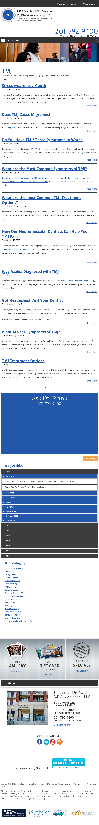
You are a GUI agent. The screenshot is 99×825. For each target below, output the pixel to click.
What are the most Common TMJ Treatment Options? (41, 200)
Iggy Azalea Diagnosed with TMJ (30, 271)
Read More (91, 105)
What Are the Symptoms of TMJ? (31, 331)
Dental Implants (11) (13, 571)
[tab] (49, 476)
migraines (12, 127)
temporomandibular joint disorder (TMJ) (19, 249)
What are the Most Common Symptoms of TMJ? (44, 168)
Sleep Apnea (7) (11, 602)
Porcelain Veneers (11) (14, 596)
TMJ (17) (8, 605)
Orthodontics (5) (12, 590)
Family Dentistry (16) (13, 574)
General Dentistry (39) (14, 577)
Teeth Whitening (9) (13, 608)
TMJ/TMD (36, 149)
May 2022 (10, 502)
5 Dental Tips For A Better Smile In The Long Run (23, 487)
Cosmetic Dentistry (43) (15, 568)
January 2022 (11, 521)
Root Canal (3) (11, 599)
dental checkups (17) (13, 615)
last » (54, 387)
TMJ (31, 348)
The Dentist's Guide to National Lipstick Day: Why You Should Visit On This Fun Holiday (39, 482)
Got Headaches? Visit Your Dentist (32, 300)
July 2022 (10, 493)
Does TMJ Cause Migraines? (26, 114)
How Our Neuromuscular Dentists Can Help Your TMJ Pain (45, 234)
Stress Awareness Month (24, 85)
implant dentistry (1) (13, 618)
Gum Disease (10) (12, 580)
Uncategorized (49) (13, 611)
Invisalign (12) (10, 587)
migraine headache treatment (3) (18, 621)
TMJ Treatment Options (23, 360)
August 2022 (11, 477)
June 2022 (10, 498)
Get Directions (62, 724)
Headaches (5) (11, 583)
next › (49, 387)
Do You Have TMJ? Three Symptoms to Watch (42, 139)
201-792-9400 (76, 31)
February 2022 (12, 516)
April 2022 (10, 507)
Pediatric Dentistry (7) (14, 593)
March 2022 (11, 511)
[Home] (28, 15)
